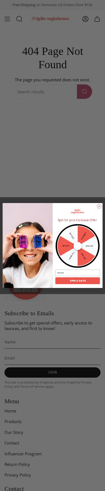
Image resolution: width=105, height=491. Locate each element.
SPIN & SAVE (77, 281)
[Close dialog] (99, 206)
